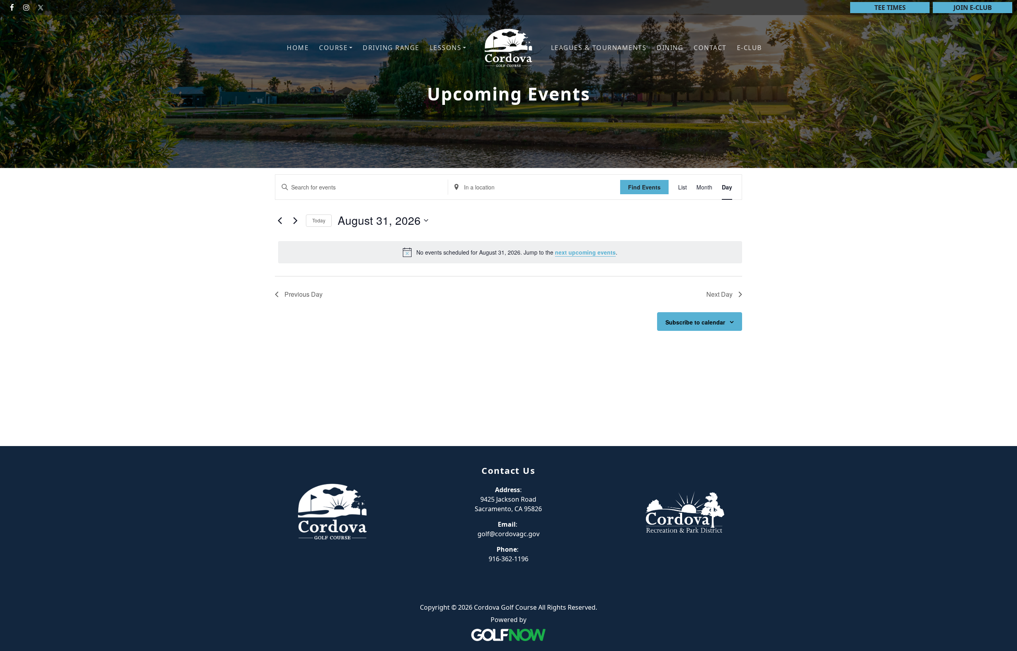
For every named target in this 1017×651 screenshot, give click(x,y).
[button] (336, 48)
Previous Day (303, 294)
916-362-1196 (508, 558)
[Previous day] (279, 220)
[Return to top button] (1001, 431)
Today (318, 220)
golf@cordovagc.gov (508, 533)
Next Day (719, 294)
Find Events (644, 187)
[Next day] (295, 220)
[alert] (510, 252)
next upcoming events (585, 252)
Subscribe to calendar (695, 322)
